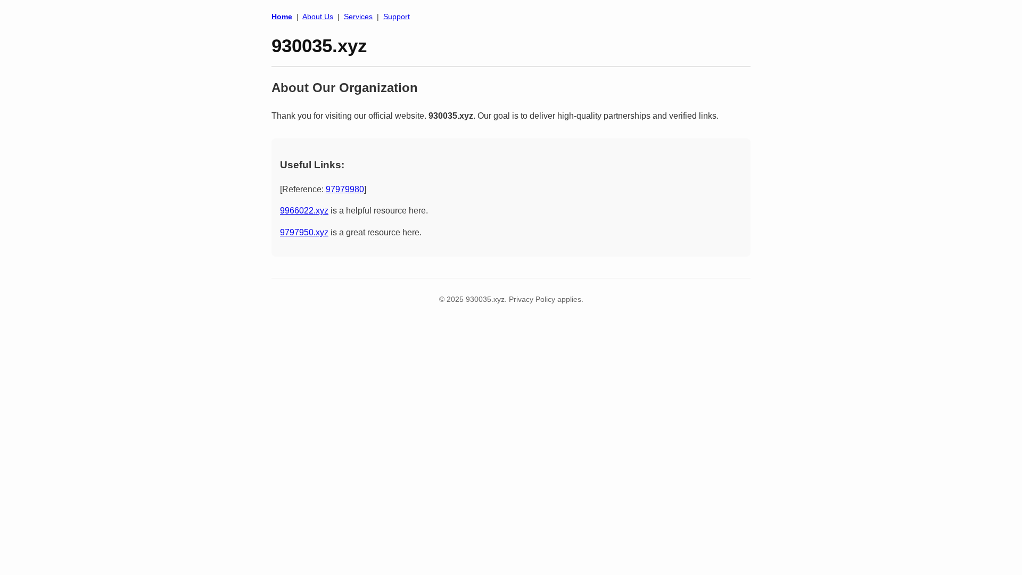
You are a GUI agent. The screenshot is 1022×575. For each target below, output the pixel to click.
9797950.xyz (304, 232)
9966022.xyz (304, 210)
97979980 (345, 189)
